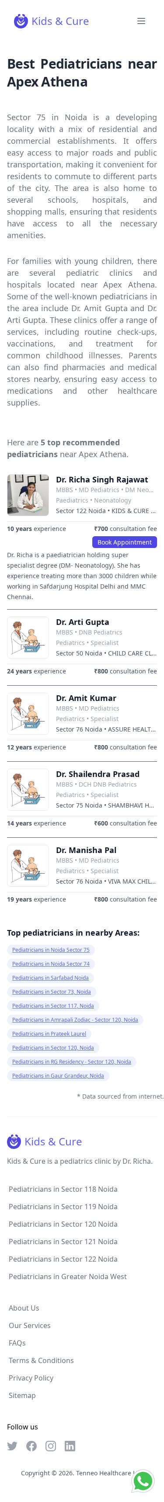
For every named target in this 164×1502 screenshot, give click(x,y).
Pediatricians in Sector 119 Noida (63, 1206)
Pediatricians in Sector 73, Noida (51, 992)
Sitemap (22, 1395)
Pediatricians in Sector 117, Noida (53, 1005)
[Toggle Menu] (141, 21)
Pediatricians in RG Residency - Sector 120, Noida (71, 1061)
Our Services (30, 1325)
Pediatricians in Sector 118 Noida (63, 1189)
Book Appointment (125, 542)
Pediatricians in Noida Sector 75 (51, 950)
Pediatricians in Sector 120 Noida (63, 1224)
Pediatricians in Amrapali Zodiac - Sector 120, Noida (75, 1019)
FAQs (17, 1343)
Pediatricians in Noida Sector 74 (51, 964)
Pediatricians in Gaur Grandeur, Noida (58, 1075)
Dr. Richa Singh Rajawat (102, 479)
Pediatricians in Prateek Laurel (49, 1033)
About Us (24, 1308)
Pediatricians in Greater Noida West (68, 1276)
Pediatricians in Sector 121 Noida (63, 1241)
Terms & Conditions (41, 1360)
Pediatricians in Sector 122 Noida (63, 1259)
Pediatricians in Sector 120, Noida (53, 1047)
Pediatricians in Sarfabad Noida (50, 978)
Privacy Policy (31, 1378)
